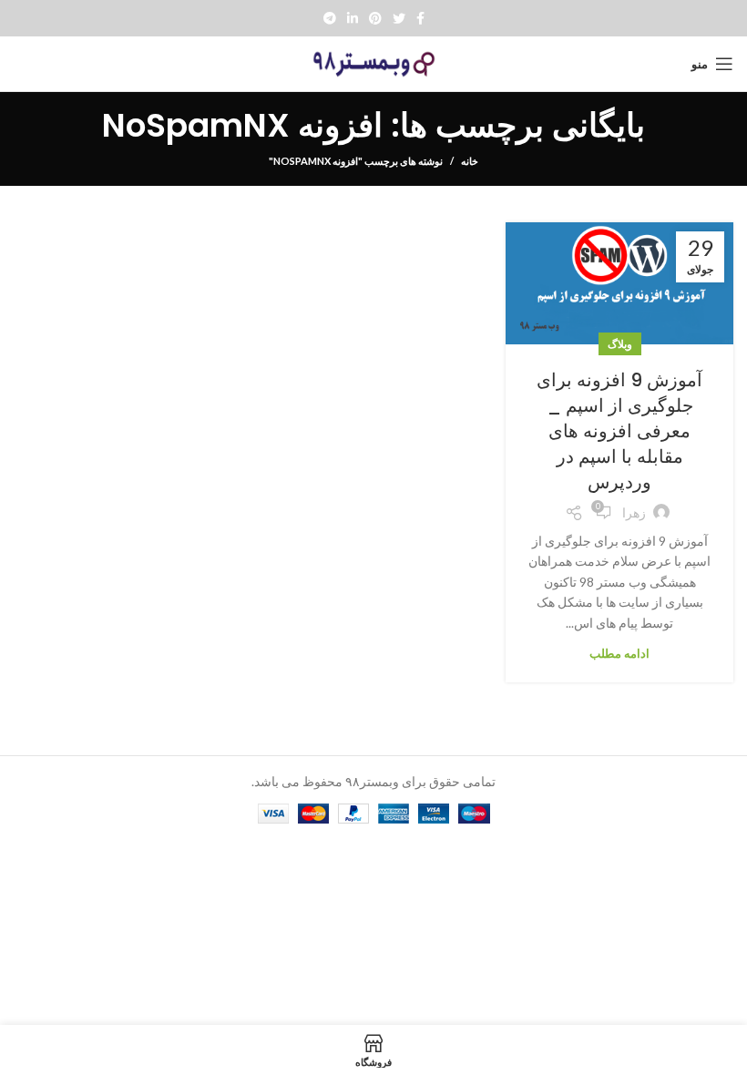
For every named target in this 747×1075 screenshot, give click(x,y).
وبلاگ (620, 344)
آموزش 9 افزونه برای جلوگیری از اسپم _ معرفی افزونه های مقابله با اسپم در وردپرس (619, 431)
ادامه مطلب (619, 654)
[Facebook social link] (420, 18)
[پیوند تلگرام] (330, 18)
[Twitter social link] (399, 18)
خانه (469, 161)
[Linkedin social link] (352, 18)
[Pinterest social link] (375, 18)
